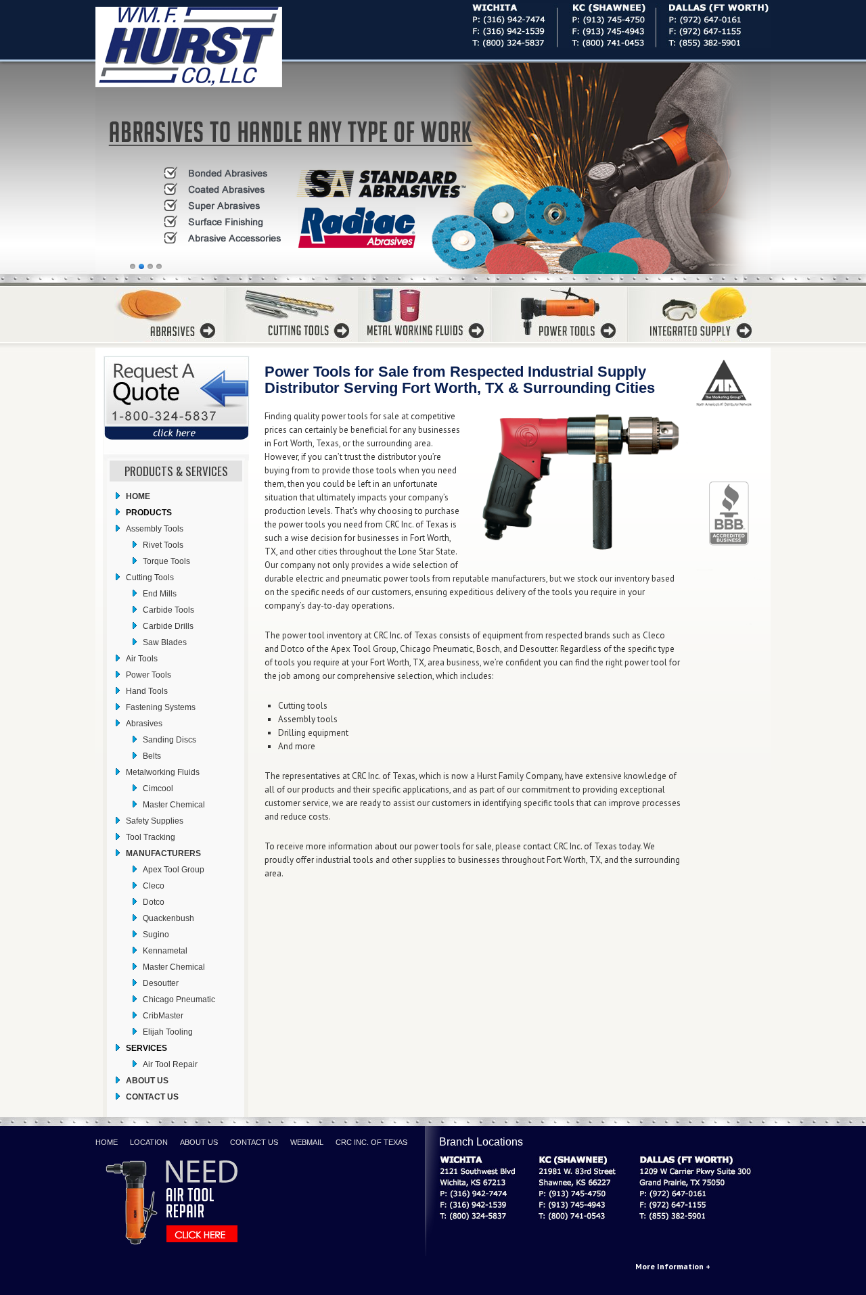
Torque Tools (166, 561)
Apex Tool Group (173, 869)
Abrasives (144, 723)
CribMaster (163, 1015)
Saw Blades (165, 642)
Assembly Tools (154, 529)
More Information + (672, 1266)
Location (149, 1142)
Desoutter (161, 983)
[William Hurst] (207, 47)
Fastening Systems (161, 707)
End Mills (160, 593)
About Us (199, 1142)
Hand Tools (147, 691)
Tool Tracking (150, 837)
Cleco (153, 886)
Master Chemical (174, 804)
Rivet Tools (163, 545)
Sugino (156, 934)
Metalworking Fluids (163, 772)
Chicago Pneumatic (179, 999)
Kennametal (165, 951)
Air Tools (142, 658)
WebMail (306, 1142)
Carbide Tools (168, 610)
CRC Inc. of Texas (371, 1142)
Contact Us (254, 1142)
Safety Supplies (154, 821)
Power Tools (148, 675)
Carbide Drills (168, 626)
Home (106, 1142)
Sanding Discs (169, 740)
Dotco (153, 902)
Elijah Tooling (168, 1032)
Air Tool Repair (170, 1064)
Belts (152, 756)
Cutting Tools (150, 577)
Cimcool (158, 788)
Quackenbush (168, 918)
